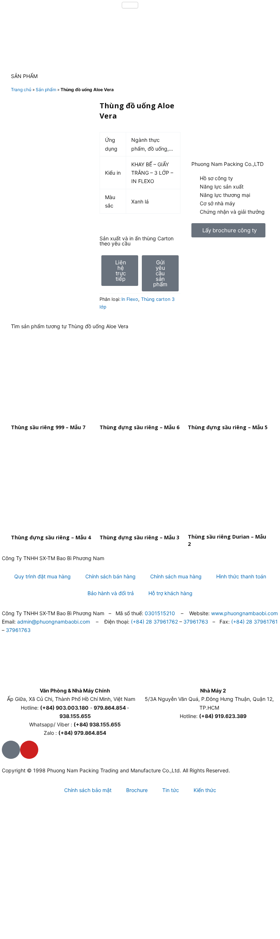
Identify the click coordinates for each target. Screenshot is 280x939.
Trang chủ (21, 89)
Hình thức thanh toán (241, 576)
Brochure (137, 790)
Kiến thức (205, 790)
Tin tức (170, 790)
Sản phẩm (46, 89)
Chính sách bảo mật (88, 790)
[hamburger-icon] (130, 5)
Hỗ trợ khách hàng (170, 593)
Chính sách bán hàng (110, 576)
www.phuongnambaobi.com (244, 613)
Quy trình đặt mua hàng (42, 576)
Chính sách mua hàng (176, 576)
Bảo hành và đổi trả (111, 593)
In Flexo (129, 299)
